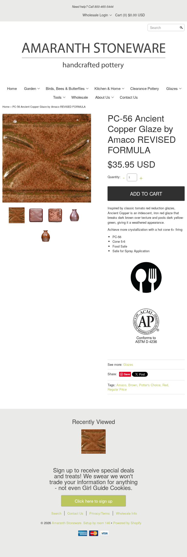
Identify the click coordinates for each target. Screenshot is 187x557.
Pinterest (64, 15)
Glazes (172, 88)
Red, (165, 385)
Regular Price (117, 389)
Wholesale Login (95, 14)
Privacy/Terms (99, 513)
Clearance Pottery (144, 88)
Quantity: (114, 176)
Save (127, 374)
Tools (57, 97)
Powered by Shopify (127, 522)
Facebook (48, 15)
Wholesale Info (126, 513)
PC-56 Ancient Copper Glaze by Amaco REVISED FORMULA (48, 106)
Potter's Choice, (150, 385)
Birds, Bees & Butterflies (65, 88)
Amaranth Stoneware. (67, 522)
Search (155, 27)
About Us (102, 97)
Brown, (133, 385)
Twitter (56, 15)
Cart (130, 14)
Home (12, 88)
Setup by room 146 (97, 522)
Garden (30, 88)
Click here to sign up (93, 501)
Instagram (72, 15)
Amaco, (121, 385)
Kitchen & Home (107, 88)
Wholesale (79, 97)
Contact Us (129, 97)
